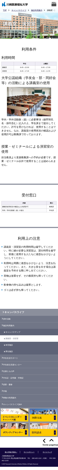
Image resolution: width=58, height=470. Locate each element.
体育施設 (9, 345)
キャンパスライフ (18, 10)
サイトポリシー (29, 452)
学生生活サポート (10, 358)
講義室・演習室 (11, 338)
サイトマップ (47, 452)
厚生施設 (9, 351)
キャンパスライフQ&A (12, 404)
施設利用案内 (36, 10)
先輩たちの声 (8, 371)
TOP (5, 10)
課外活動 (7, 319)
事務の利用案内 (9, 398)
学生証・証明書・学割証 (13, 378)
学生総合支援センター (12, 365)
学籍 (5, 391)
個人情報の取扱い (11, 452)
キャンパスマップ (12, 332)
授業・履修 (7, 384)
